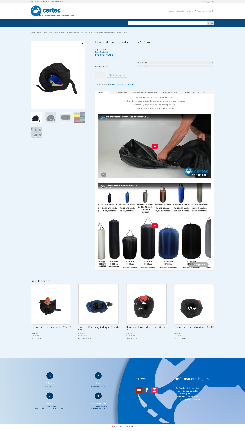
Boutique (38, 32)
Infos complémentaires (119, 92)
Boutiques (170, 11)
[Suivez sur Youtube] (139, 390)
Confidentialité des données (187, 388)
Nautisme (44, 32)
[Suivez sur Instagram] (154, 390)
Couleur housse (100, 63)
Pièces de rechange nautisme (57, 32)
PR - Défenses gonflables (74, 32)
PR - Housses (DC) (98, 32)
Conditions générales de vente (188, 400)
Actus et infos (192, 11)
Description (102, 92)
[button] (82, 43)
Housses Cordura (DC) (117, 84)
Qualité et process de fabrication (194, 92)
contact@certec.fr (57, 1)
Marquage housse (101, 66)
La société (181, 11)
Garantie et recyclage (170, 92)
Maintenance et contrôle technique (145, 92)
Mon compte (197, 2)
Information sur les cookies (187, 391)
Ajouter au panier (117, 75)
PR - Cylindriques (87, 32)
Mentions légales (183, 394)
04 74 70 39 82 (44, 1)
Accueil (33, 32)
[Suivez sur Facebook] (146, 390)
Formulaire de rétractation (187, 397)
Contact (201, 11)
